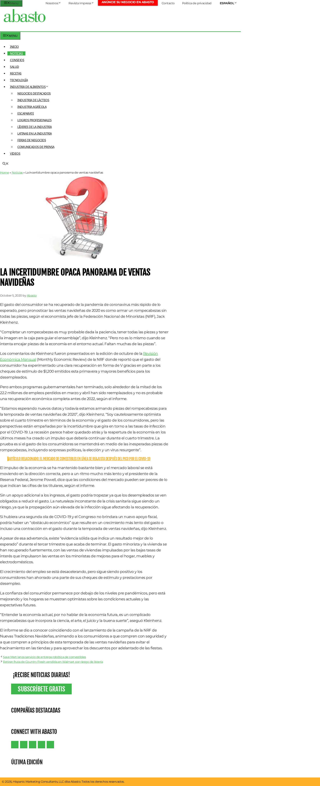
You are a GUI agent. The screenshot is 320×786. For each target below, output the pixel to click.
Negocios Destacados (34, 93)
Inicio (14, 47)
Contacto (168, 3)
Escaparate (25, 113)
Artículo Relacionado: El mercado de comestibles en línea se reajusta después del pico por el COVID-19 (79, 458)
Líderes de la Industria (34, 127)
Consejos (17, 60)
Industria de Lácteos (33, 100)
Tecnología (19, 80)
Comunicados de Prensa (35, 147)
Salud (14, 67)
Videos (15, 154)
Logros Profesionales (34, 120)
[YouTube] (41, 744)
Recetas (15, 73)
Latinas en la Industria (34, 133)
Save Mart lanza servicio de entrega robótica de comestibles (44, 657)
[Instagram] (32, 744)
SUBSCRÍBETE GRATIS (41, 689)
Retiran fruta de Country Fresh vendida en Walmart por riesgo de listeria (53, 662)
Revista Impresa (80, 3)
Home (4, 172)
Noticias (16, 53)
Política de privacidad (196, 3)
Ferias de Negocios (31, 140)
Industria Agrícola (31, 107)
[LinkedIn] (23, 744)
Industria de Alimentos (28, 87)
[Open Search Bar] (5, 164)
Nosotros (52, 3)
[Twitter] (15, 744)
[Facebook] (50, 744)
